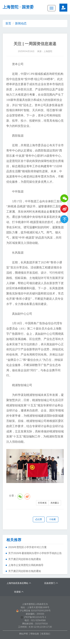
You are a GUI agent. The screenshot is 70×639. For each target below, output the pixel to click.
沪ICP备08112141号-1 (35, 617)
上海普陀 (10, 7)
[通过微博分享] (27, 496)
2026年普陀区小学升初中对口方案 (27, 547)
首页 (8, 23)
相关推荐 (14, 540)
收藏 (53, 519)
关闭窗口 (54, 503)
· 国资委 (27, 7)
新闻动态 (21, 23)
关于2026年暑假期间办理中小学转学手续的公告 (35, 553)
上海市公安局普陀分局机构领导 (25, 565)
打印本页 (42, 503)
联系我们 (45, 633)
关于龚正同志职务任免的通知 (24, 559)
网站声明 (23, 633)
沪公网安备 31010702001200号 (35, 610)
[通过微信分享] (20, 496)
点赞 (40, 519)
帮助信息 (34, 633)
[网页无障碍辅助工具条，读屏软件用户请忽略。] (63, 8)
